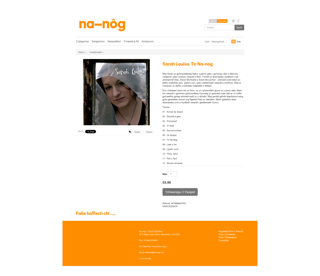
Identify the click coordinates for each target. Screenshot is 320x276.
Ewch (239, 27)
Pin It (81, 131)
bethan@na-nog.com (154, 252)
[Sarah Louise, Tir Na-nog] (116, 92)
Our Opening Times (148, 246)
